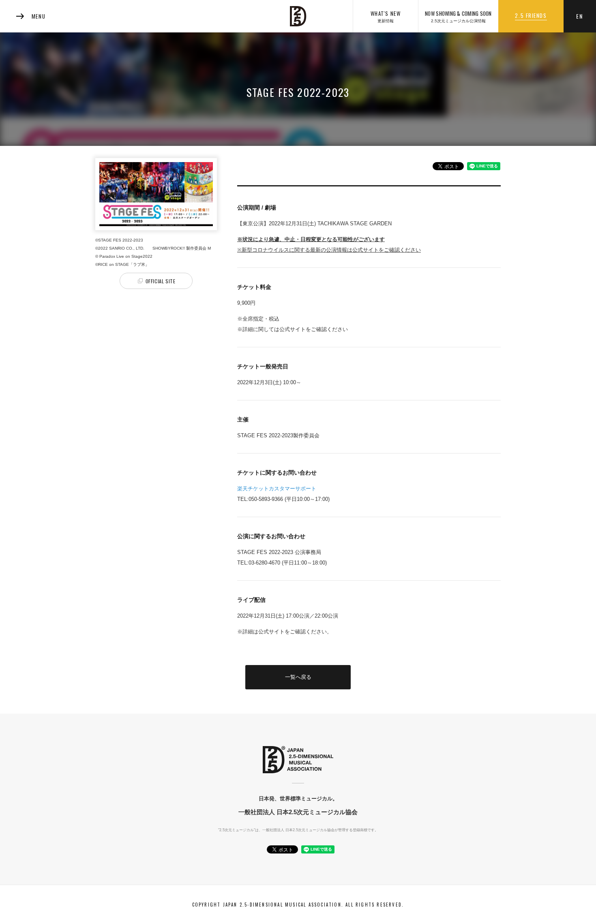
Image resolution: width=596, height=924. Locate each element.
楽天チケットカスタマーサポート (276, 489)
